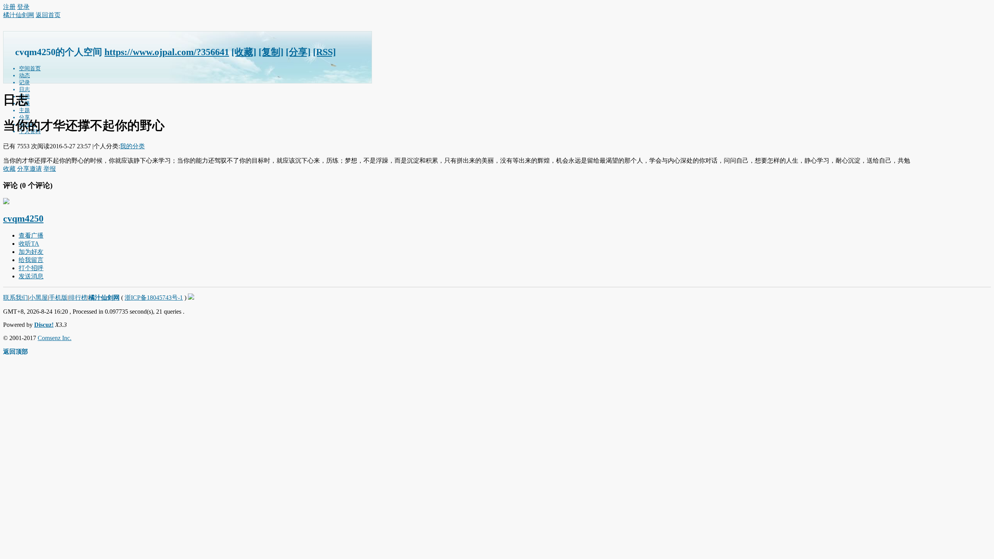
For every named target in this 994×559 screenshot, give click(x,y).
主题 (24, 110)
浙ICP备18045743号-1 (154, 297)
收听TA (29, 243)
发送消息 (31, 276)
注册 (9, 6)
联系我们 (15, 297)
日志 (24, 89)
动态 (24, 75)
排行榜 (78, 297)
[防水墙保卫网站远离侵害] (191, 297)
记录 (24, 82)
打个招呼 (31, 268)
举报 (49, 168)
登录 (23, 6)
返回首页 (48, 15)
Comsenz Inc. (54, 338)
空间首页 (30, 68)
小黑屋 (38, 297)
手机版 (58, 297)
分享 (23, 168)
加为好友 (31, 251)
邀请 (36, 168)
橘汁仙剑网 (18, 15)
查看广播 (31, 235)
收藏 (9, 168)
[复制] (271, 52)
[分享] (298, 52)
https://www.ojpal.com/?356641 (166, 52)
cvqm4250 (23, 219)
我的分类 (132, 146)
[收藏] (243, 52)
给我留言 (31, 260)
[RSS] (324, 52)
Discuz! (44, 324)
